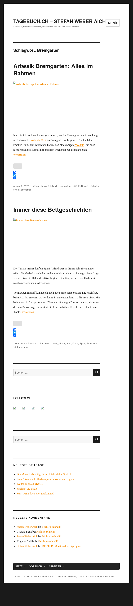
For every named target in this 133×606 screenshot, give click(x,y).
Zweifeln (79, 145)
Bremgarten (64, 186)
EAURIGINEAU (79, 186)
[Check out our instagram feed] (45, 411)
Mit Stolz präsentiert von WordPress (97, 576)
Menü (112, 23)
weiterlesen (19, 154)
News (44, 186)
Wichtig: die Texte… (28, 488)
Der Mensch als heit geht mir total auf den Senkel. (44, 474)
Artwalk (53, 186)
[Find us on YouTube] (36, 411)
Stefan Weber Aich (27, 526)
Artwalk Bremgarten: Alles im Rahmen (53, 69)
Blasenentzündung (48, 343)
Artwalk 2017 (38, 140)
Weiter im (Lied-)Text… (30, 483)
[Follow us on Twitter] (27, 411)
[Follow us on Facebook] (17, 411)
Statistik (91, 343)
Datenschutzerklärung (67, 576)
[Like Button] (17, 166)
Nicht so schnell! (51, 526)
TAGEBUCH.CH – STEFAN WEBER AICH (59, 21)
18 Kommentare (21, 347)
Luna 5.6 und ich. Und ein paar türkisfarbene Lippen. (46, 479)
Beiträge (36, 186)
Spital (82, 343)
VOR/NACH (35, 566)
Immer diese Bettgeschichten (52, 209)
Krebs (75, 343)
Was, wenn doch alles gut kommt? (35, 493)
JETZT (19, 566)
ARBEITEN (55, 566)
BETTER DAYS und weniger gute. (61, 546)
